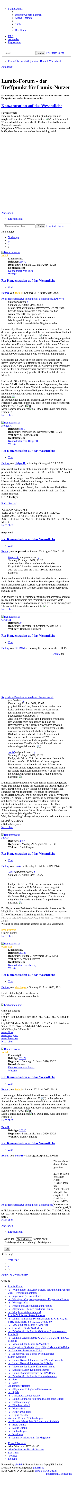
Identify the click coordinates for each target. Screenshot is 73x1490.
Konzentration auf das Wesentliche (31, 105)
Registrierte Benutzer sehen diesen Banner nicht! (27, 298)
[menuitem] (28, 14)
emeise (5, 837)
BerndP (5, 1127)
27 (20, 622)
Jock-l (4, 255)
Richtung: (31, 1242)
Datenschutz (65, 1473)
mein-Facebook (9, 1038)
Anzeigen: (10, 1238)
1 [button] (9, 240)
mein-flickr (7, 1032)
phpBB (19, 1464)
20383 (22, 952)
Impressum (52, 1473)
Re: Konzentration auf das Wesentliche (28, 280)
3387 (22, 840)
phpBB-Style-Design (46, 1470)
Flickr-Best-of (8, 503)
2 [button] (9, 243)
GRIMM (6, 619)
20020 (22, 1130)
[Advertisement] (36, 173)
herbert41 (58, 298)
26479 (22, 261)
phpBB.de (38, 1467)
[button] (13, 237)
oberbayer (6, 946)
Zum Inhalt (7, 66)
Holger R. (6, 425)
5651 (22, 428)
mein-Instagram (9, 1035)
